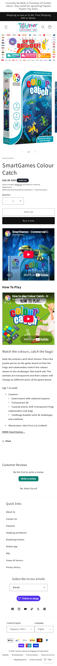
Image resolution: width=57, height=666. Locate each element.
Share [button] (8, 441)
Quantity (6, 195)
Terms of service (48, 655)
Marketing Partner (15, 539)
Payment (10, 525)
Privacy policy (32, 655)
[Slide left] (22, 151)
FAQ (8, 553)
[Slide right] (35, 151)
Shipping (18, 185)
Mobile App (11, 546)
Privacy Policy (13, 567)
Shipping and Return (16, 532)
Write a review (28, 478)
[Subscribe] (44, 587)
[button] (6, 27)
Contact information (37, 660)
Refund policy (17, 655)
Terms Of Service (14, 560)
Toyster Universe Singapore (26, 651)
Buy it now (28, 220)
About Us (10, 512)
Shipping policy (20, 660)
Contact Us (11, 519)
